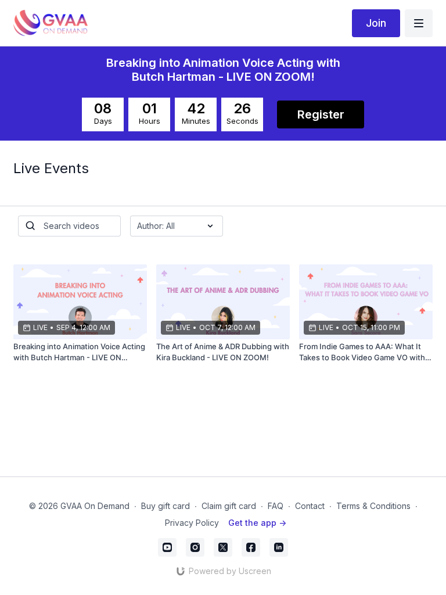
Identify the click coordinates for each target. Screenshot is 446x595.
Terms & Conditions (373, 506)
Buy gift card (165, 506)
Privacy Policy (192, 523)
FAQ (275, 506)
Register (320, 114)
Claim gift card (229, 506)
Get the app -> (257, 523)
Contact (310, 506)
